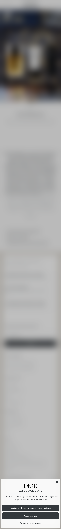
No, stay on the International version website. (30, 508)
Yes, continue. (30, 516)
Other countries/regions (30, 523)
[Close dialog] (57, 482)
